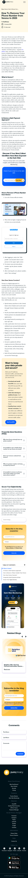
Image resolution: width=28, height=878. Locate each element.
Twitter (14, 819)
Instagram (14, 817)
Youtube (24, 850)
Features (14, 793)
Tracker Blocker (14, 796)
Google (14, 825)
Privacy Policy (18, 548)
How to (6, 9)
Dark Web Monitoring (14, 798)
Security (14, 788)
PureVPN (14, 804)
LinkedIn (14, 821)
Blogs (2, 9)
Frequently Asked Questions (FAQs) (11, 577)
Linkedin (19, 850)
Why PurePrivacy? (14, 784)
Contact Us (14, 841)
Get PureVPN (10, 422)
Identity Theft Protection (14, 805)
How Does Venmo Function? (10, 575)
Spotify (14, 823)
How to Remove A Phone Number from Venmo (14, 573)
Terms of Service (10, 548)
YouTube (14, 827)
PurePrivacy (6, 21)
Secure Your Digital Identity (10, 579)
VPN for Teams (14, 807)
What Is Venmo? (7, 568)
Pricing (14, 790)
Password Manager (14, 809)
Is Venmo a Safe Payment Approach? (12, 570)
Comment (20, 754)
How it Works (14, 786)
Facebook (14, 815)
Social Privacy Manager (14, 813)
